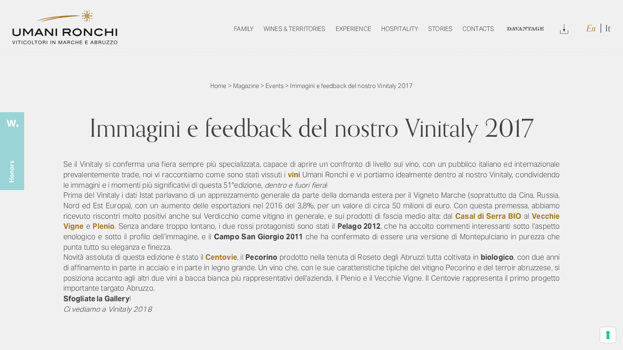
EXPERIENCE (353, 29)
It (608, 28)
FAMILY (244, 29)
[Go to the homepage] (64, 41)
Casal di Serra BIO (488, 216)
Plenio (103, 226)
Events (274, 86)
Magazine (246, 86)
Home (218, 86)
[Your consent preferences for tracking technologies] (608, 335)
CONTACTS (478, 29)
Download (564, 27)
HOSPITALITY (399, 29)
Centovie (221, 257)
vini (294, 175)
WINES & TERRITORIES (294, 29)
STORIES (440, 29)
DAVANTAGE (525, 29)
